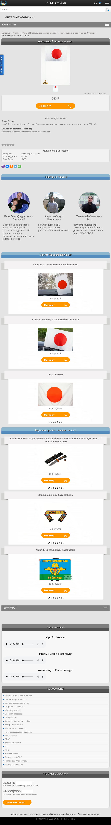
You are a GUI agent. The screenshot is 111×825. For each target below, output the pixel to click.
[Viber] (3, 166)
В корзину (49, 305)
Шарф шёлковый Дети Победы (55, 495)
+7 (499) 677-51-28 (55, 2)
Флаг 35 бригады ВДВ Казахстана (55, 550)
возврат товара (58, 814)
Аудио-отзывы (55, 627)
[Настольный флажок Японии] (55, 65)
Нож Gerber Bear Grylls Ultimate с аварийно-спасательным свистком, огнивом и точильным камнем (55, 440)
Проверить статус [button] (15, 802)
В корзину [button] (45, 105)
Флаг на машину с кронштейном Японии (55, 319)
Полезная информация (89, 814)
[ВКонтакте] (7, 166)
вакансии (71, 814)
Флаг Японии (55, 374)
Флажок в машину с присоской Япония (55, 264)
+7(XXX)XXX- (12, 791)
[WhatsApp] (19, 166)
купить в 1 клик (55, 422)
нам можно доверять (40, 814)
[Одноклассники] (11, 166)
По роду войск (55, 688)
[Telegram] (15, 166)
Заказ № (9, 782)
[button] (108, 9)
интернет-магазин (19, 814)
